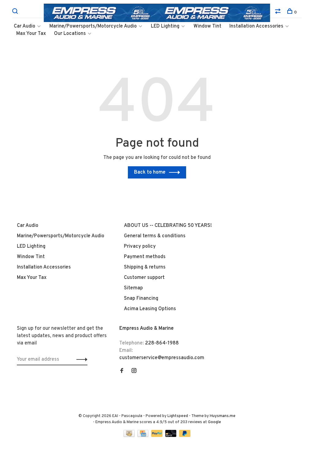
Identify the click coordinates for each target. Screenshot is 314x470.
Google (214, 422)
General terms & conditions (155, 236)
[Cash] (130, 436)
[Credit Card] (143, 436)
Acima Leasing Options (150, 309)
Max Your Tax (31, 34)
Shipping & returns (145, 267)
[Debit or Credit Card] (171, 436)
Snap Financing (141, 298)
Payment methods (145, 257)
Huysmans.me (223, 416)
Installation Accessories (256, 26)
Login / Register (254, 12)
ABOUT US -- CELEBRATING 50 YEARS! (168, 226)
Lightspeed (177, 416)
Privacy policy (140, 246)
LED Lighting (165, 26)
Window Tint (207, 26)
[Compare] (278, 12)
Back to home (150, 172)
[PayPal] (157, 436)
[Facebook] (121, 371)
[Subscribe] (80, 359)
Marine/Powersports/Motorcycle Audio (93, 26)
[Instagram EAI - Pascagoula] (134, 371)
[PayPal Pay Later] (184, 436)
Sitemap (133, 288)
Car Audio (24, 26)
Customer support (144, 278)
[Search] (15, 12)
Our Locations (70, 34)
